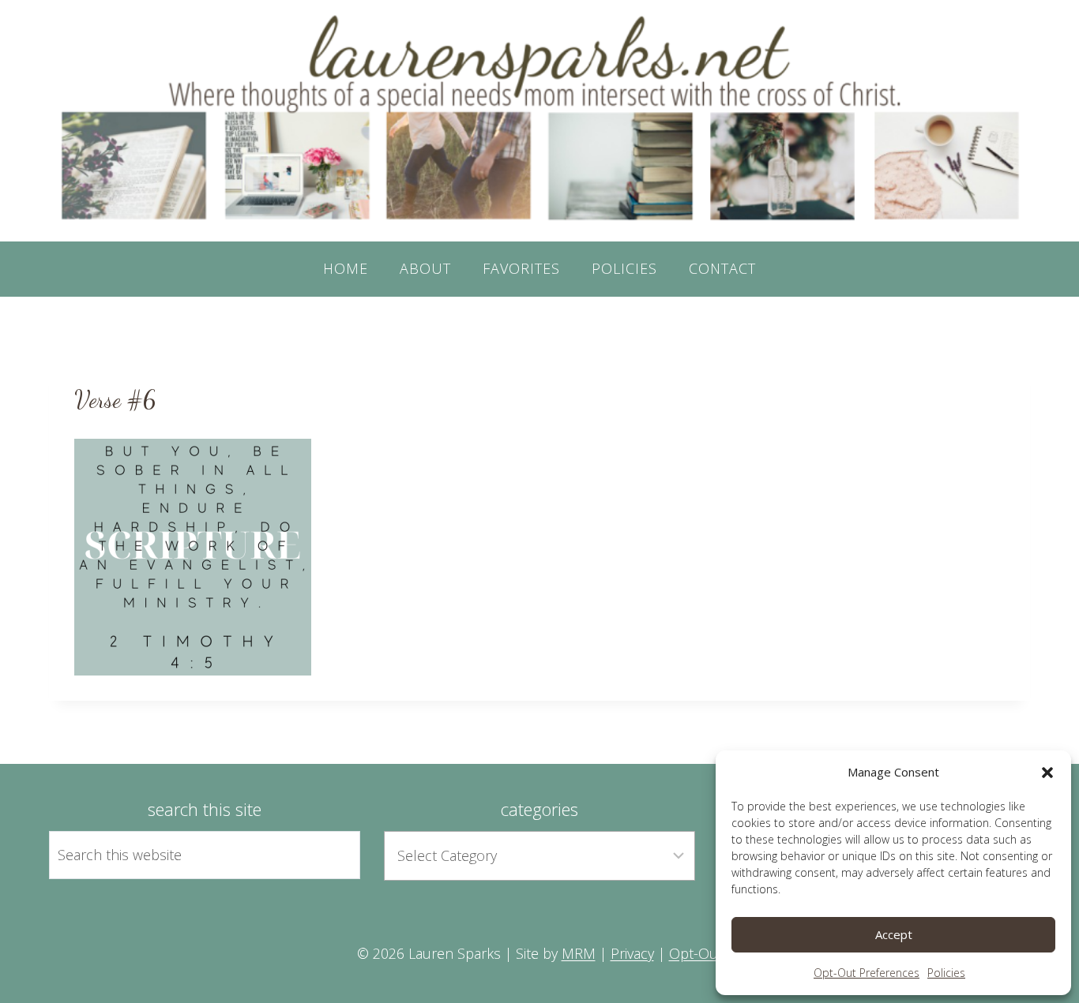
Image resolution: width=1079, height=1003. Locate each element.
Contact (722, 268)
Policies (946, 972)
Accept (893, 934)
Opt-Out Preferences (866, 972)
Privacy (632, 953)
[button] (1047, 772)
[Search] (330, 854)
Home (345, 268)
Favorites (521, 268)
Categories (539, 809)
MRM (579, 953)
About (425, 268)
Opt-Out (696, 953)
